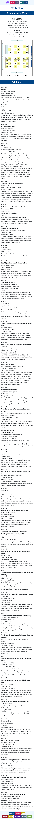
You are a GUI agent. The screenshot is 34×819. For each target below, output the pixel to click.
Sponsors (5, 816)
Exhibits (24, 816)
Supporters (17, 816)
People (11, 816)
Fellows (29, 816)
